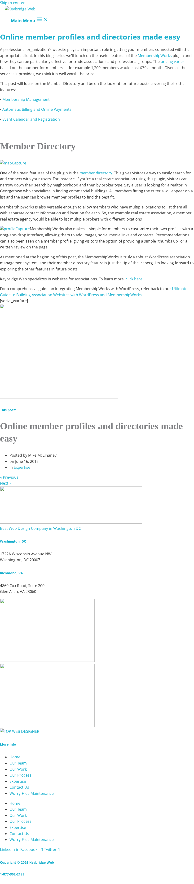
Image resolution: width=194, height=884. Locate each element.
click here (134, 279)
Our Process (20, 775)
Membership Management (26, 99)
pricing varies (173, 61)
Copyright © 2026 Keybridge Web (27, 862)
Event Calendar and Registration (31, 119)
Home (14, 757)
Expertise (22, 467)
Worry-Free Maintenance (31, 793)
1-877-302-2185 (12, 874)
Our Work (18, 769)
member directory (95, 173)
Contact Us (19, 787)
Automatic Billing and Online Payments (36, 109)
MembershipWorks (155, 55)
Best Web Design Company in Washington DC (40, 528)
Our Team (18, 763)
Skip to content (13, 2)
